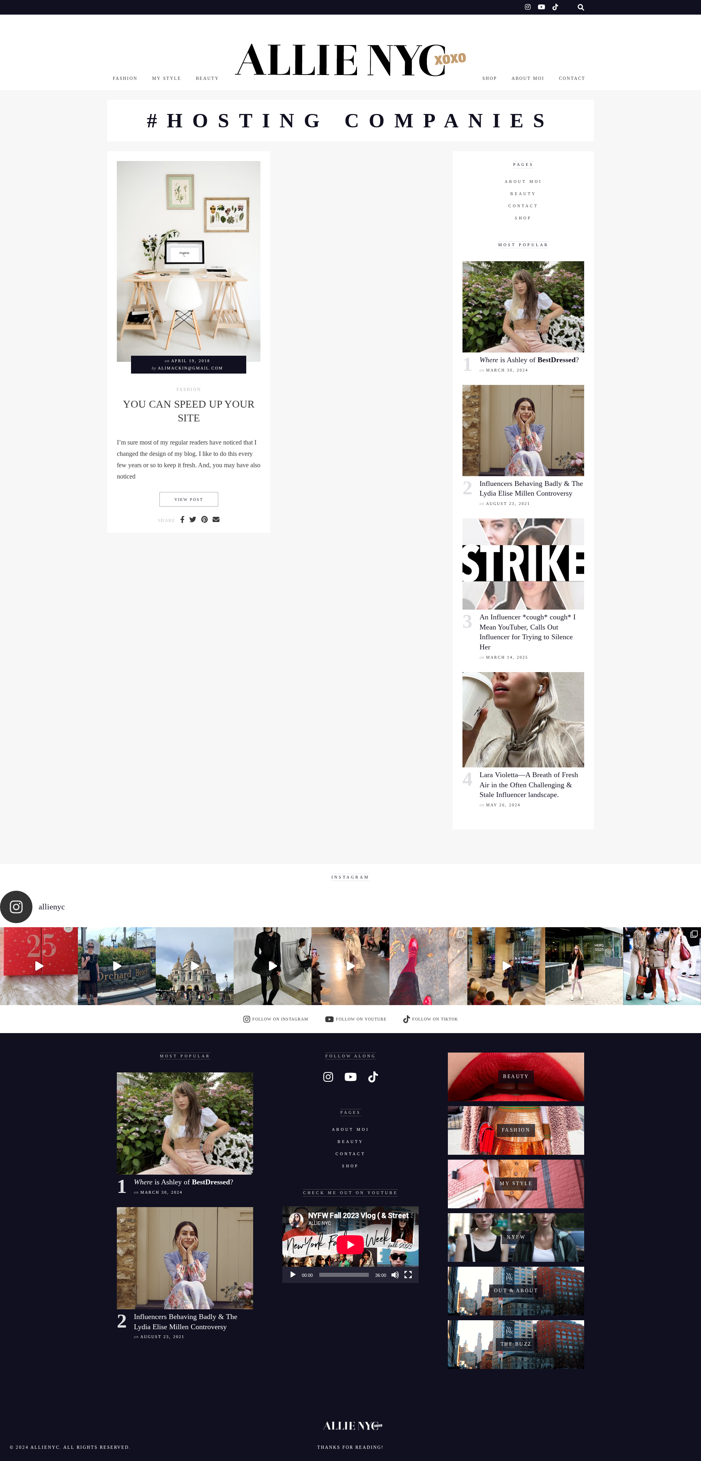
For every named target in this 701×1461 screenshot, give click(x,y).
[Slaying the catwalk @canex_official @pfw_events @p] (506, 966)
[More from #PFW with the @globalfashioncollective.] (350, 966)
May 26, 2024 (503, 805)
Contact (572, 78)
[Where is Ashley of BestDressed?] (523, 306)
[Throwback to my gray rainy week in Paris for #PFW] (273, 966)
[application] (350, 1244)
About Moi (528, 78)
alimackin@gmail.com (190, 368)
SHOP (489, 78)
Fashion (125, 78)
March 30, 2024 (507, 370)
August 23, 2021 (508, 503)
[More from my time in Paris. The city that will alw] (195, 966)
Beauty (207, 78)
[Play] (293, 1275)
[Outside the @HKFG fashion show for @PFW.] (584, 966)
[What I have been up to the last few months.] (117, 966)
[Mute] (395, 1275)
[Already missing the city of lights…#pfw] (428, 966)
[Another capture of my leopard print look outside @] (662, 966)
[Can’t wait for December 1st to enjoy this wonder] (39, 966)
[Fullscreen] (408, 1275)
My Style (166, 78)
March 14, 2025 (507, 657)
